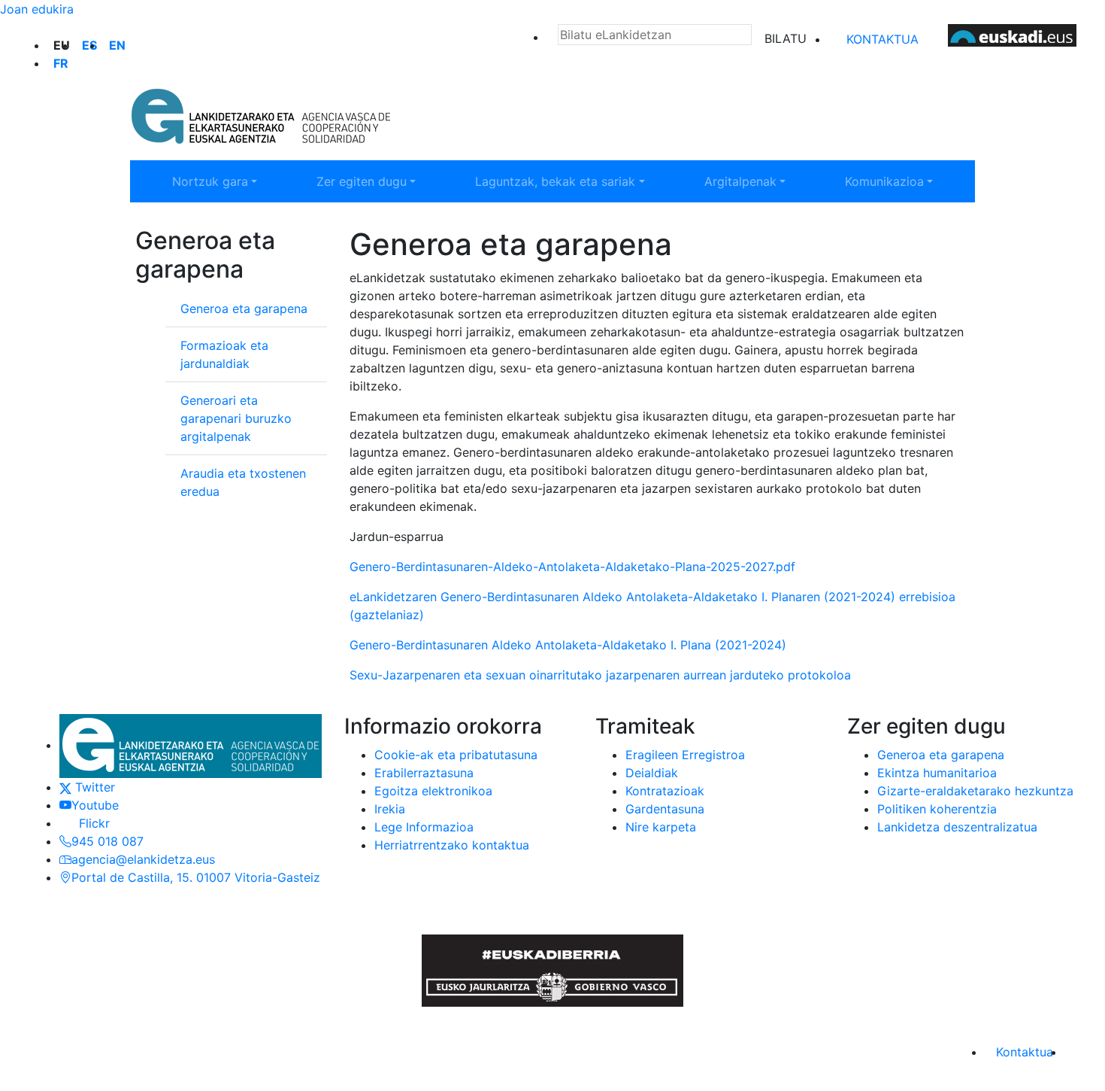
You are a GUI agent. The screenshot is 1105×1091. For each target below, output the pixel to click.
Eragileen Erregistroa (685, 754)
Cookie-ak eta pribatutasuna (455, 754)
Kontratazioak (664, 790)
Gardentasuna (664, 808)
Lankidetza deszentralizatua (957, 826)
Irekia (389, 808)
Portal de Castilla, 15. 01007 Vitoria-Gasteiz (195, 877)
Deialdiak (651, 772)
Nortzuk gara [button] (228, 181)
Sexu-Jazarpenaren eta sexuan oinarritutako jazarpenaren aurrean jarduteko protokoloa (602, 674)
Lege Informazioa (424, 826)
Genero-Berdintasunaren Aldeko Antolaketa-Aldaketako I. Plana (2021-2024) (568, 644)
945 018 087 (107, 841)
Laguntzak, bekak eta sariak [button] (554, 181)
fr (60, 63)
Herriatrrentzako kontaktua (451, 844)
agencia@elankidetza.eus (143, 859)
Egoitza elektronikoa (433, 790)
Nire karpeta (660, 826)
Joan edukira (37, 9)
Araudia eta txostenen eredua (243, 482)
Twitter (93, 787)
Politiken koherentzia (937, 808)
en (117, 45)
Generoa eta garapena (243, 308)
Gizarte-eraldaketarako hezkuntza (975, 790)
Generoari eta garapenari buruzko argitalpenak (236, 418)
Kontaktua (882, 39)
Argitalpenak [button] (759, 181)
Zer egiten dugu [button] (380, 181)
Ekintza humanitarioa (937, 772)
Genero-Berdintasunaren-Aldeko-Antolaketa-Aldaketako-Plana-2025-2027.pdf (576, 566)
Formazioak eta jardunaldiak (224, 354)
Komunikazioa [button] (903, 181)
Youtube (95, 805)
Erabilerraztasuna (424, 772)
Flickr (90, 823)
